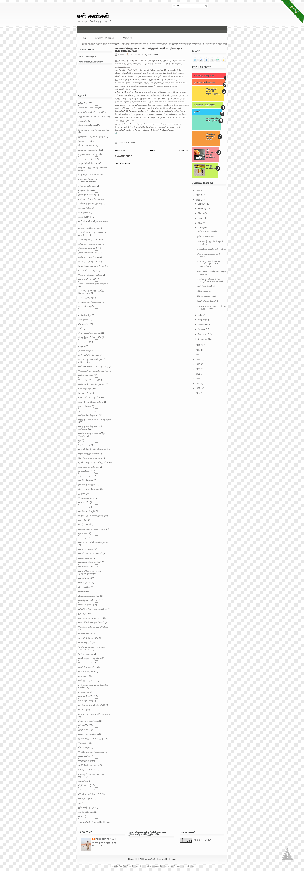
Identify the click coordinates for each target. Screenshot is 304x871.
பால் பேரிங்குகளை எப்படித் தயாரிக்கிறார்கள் (89, 572)
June (200, 228)
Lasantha (155, 866)
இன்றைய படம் (84, 141)
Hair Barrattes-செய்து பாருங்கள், (211, 153)
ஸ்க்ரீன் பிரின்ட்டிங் (86, 812)
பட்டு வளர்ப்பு (83, 502)
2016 (198, 355)
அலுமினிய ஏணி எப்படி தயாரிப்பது (92, 112)
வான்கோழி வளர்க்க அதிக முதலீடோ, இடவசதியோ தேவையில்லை (208, 264)
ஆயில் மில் (82, 121)
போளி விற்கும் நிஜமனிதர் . (208, 301)
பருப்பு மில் (82, 520)
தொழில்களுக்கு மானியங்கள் (90, 458)
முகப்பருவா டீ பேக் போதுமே (204, 105)
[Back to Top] (287, 854)
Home (152, 150)
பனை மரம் (82, 538)
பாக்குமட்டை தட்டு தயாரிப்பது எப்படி (93, 542)
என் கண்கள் (93, 15)
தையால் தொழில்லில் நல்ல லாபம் (92, 449)
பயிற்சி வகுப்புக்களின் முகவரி (91, 515)
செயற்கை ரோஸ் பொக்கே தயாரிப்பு (93, 371)
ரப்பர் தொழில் (84, 747)
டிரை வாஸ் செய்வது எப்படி (89, 397)
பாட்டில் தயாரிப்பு (85, 558)
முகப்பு (83, 38)
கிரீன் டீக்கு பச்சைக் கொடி (89, 244)
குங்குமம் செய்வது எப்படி (88, 253)
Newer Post (120, 150)
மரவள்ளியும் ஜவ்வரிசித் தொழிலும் (211, 249)
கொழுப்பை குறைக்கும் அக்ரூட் (210, 136)
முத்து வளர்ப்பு (84, 729)
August (201, 320)
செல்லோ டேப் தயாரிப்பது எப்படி (91, 384)
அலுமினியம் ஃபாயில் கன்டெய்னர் (92, 116)
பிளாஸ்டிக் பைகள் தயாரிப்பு (89, 600)
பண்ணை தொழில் (86, 507)
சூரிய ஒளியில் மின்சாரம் (88, 355)
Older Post (184, 150)
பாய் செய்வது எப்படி (86, 567)
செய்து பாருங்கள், (210, 167)
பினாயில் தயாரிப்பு (86, 604)
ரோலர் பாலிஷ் (84, 756)
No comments (153, 55)
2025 (198, 393)
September (203, 324)
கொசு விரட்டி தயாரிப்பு (87, 279)
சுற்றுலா (81, 346)
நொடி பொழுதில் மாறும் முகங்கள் (212, 119)
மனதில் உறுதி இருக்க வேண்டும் (91, 705)
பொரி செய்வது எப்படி (87, 667)
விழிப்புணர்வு (83, 785)
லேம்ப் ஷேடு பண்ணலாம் (88, 765)
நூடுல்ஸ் (82, 493)
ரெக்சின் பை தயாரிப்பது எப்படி (91, 752)
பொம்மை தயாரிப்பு (86, 663)
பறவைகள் (82, 533)
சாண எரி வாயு (84, 306)
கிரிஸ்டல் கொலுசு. (205, 291)
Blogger (106, 822)
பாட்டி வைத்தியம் (85, 549)
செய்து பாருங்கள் (85, 375)
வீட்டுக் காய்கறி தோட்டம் (88, 794)
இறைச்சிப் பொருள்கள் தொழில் (91, 136)
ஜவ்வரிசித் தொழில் (86, 807)
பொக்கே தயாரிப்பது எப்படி (89, 658)
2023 (198, 383)
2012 (198, 195)
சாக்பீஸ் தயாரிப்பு (85, 297)
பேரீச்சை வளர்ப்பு (85, 654)
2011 (198, 190)
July (200, 315)
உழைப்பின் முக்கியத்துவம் (104, 38)
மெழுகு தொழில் (85, 743)
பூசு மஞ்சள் (83, 613)
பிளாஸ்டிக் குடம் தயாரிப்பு (89, 596)
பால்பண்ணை (84, 578)
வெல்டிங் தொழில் (85, 798)
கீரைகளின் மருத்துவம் (87, 248)
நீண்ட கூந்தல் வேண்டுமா (89, 489)
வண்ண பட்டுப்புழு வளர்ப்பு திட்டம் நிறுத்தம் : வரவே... (211, 307)
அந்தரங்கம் (83, 103)
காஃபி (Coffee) (84, 217)
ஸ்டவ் (80, 816)
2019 (198, 364)
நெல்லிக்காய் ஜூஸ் (86, 498)
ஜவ (79, 803)
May (200, 223)
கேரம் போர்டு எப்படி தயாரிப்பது (91, 266)
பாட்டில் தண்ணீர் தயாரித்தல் (90, 553)
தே (79, 440)
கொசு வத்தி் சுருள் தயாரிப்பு (90, 275)
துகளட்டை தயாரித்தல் (87, 411)
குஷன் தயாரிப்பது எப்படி (88, 261)
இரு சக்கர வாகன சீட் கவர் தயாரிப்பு (94, 130)
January (202, 204)
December (203, 339)
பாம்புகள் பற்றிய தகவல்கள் (89, 562)
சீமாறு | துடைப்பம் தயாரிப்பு (89, 337)
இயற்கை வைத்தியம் (87, 125)
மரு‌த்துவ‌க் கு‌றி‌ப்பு (85, 696)
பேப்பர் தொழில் (84, 642)
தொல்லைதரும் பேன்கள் (88, 453)
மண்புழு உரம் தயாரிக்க (87, 680)
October (202, 329)
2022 (198, 378)
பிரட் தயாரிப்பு (84, 587)
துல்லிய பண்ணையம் (206, 236)
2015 (198, 350)
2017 (198, 359)
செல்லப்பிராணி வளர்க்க (207, 231)
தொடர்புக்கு (128, 38)
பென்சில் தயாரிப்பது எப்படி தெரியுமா (93, 627)
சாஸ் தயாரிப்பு (84, 319)
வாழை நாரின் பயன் (86, 769)
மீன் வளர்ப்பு (83, 725)
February (202, 208)
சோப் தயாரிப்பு (84, 393)
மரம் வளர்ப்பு (83, 692)
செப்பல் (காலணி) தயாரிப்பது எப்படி (93, 366)
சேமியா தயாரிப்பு (85, 388)
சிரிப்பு (80, 328)
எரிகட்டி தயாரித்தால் (87, 186)
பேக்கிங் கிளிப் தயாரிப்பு (88, 638)
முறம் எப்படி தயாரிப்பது (88, 734)
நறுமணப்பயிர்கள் (85, 476)
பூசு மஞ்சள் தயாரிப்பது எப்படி (90, 618)
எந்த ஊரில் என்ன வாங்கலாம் (90, 174)
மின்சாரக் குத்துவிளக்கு (88, 721)
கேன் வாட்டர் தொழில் (87, 270)
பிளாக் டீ (82, 591)
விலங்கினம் (83, 781)
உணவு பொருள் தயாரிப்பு (88, 150)
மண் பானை (83, 676)
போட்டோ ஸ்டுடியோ (86, 671)
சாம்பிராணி (83, 311)
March (201, 213)
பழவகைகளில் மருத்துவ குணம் (91, 529)
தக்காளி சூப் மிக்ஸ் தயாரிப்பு (90, 402)
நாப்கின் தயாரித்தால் (87, 484)
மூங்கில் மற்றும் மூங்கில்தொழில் (91, 738)
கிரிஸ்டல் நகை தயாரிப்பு (88, 239)
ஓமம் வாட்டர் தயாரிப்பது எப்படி (91, 199)
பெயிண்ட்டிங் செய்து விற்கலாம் (91, 622)
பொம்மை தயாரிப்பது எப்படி (204, 75)
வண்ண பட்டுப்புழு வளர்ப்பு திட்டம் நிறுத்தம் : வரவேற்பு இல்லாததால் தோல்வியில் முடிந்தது (149, 49)
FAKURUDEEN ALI (105, 839)
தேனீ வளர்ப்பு (84, 445)
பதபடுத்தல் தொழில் (86, 511)
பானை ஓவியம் (84, 582)
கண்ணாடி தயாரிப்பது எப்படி (90, 203)
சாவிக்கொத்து (84, 315)
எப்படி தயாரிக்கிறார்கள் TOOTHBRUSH (88, 180)
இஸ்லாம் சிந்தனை (86, 145)
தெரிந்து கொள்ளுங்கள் (88, 415)
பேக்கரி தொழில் (85, 633)
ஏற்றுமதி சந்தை (85, 190)
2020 (198, 369)
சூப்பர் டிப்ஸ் (83, 350)
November (203, 334)
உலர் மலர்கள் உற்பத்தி (87, 159)
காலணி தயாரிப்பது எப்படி (89, 228)
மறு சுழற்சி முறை (85, 701)
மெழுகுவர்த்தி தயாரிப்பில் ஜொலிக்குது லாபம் (213, 91)
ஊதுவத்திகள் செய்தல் (88, 163)
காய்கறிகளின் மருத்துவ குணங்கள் (93, 221)
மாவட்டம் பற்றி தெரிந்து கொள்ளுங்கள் (94, 714)
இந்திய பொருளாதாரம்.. (207, 296)
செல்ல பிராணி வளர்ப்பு (88, 380)
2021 (198, 374)
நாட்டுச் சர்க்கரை (85, 480)
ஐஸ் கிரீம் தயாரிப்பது (87, 194)
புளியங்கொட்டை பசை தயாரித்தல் (92, 609)
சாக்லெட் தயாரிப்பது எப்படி (89, 302)
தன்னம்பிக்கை (84, 406)
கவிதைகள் (83, 212)
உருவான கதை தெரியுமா (88, 154)
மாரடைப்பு (82, 709)
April (200, 218)
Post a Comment (122, 163)
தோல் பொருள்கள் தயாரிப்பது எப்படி (93, 462)
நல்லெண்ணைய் (85, 471)
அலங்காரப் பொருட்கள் (88, 107)
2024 (198, 388)
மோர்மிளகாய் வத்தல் (206, 286)
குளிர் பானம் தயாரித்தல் (88, 257)
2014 (198, 345)
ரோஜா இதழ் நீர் (85, 760)
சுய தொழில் (83, 342)
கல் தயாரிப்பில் (84, 208)
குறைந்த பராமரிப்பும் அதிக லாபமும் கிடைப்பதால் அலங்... (211, 280)
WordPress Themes (130, 866)
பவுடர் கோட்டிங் (84, 524)
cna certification (188, 866)
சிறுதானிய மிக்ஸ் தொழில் (89, 333)
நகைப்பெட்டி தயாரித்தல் (88, 467)
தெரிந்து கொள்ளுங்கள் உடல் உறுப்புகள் (94, 419)
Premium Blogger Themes (170, 866)
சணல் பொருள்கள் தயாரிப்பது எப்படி (93, 284)
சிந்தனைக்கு (83, 324)
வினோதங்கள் (84, 790)
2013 (198, 200)
